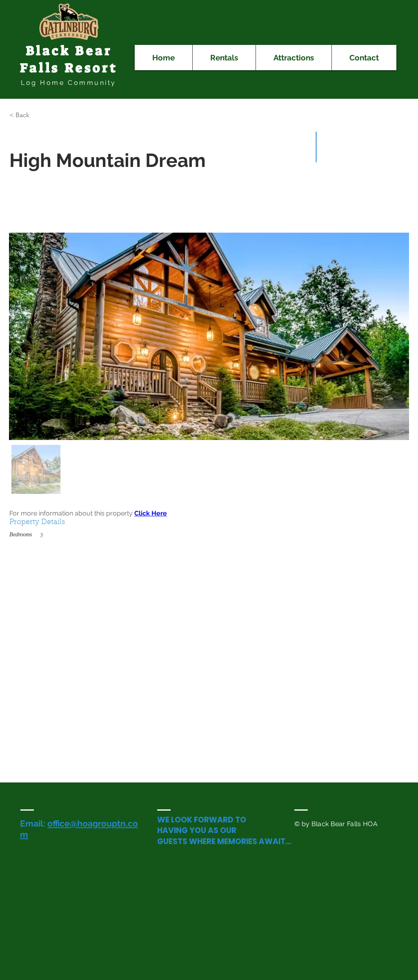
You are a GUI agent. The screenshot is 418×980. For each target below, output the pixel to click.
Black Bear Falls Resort (69, 59)
